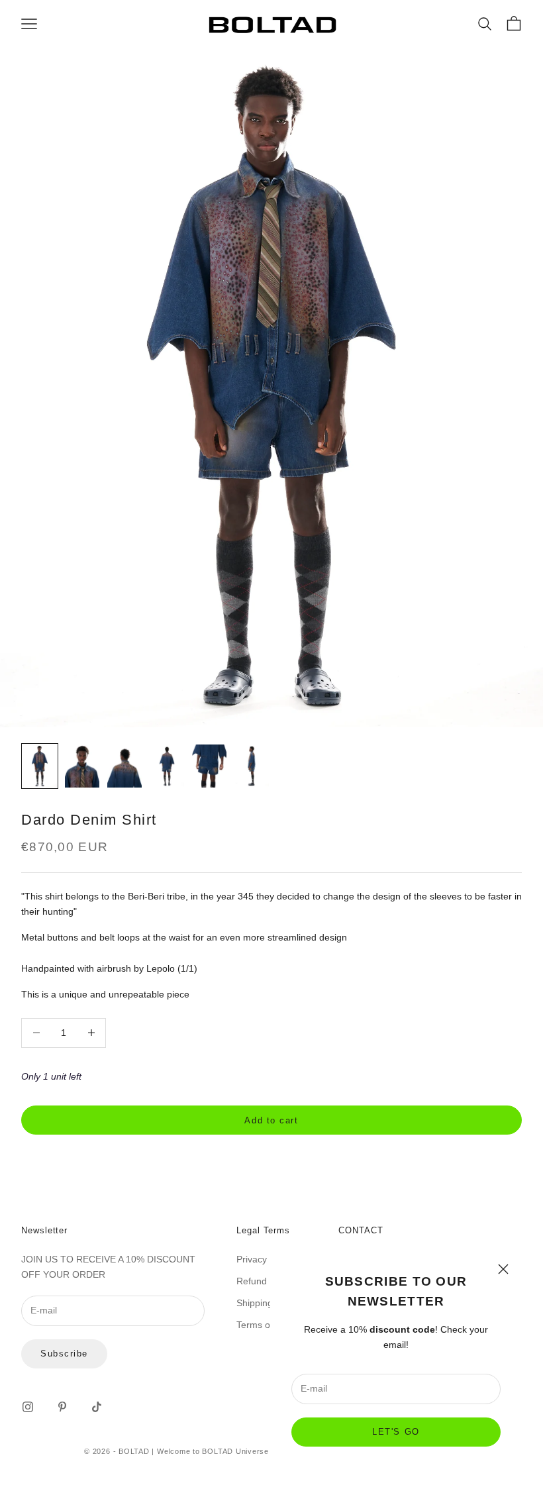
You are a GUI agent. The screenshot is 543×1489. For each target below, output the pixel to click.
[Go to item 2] (82, 766)
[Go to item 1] (39, 766)
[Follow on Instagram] (27, 1406)
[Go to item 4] (166, 766)
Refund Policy (265, 1281)
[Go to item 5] (209, 766)
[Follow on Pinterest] (62, 1406)
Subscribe (64, 1354)
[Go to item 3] (124, 766)
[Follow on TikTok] (96, 1406)
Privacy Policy (265, 1259)
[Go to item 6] (251, 766)
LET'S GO (395, 1432)
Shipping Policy (268, 1303)
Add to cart (271, 1120)
